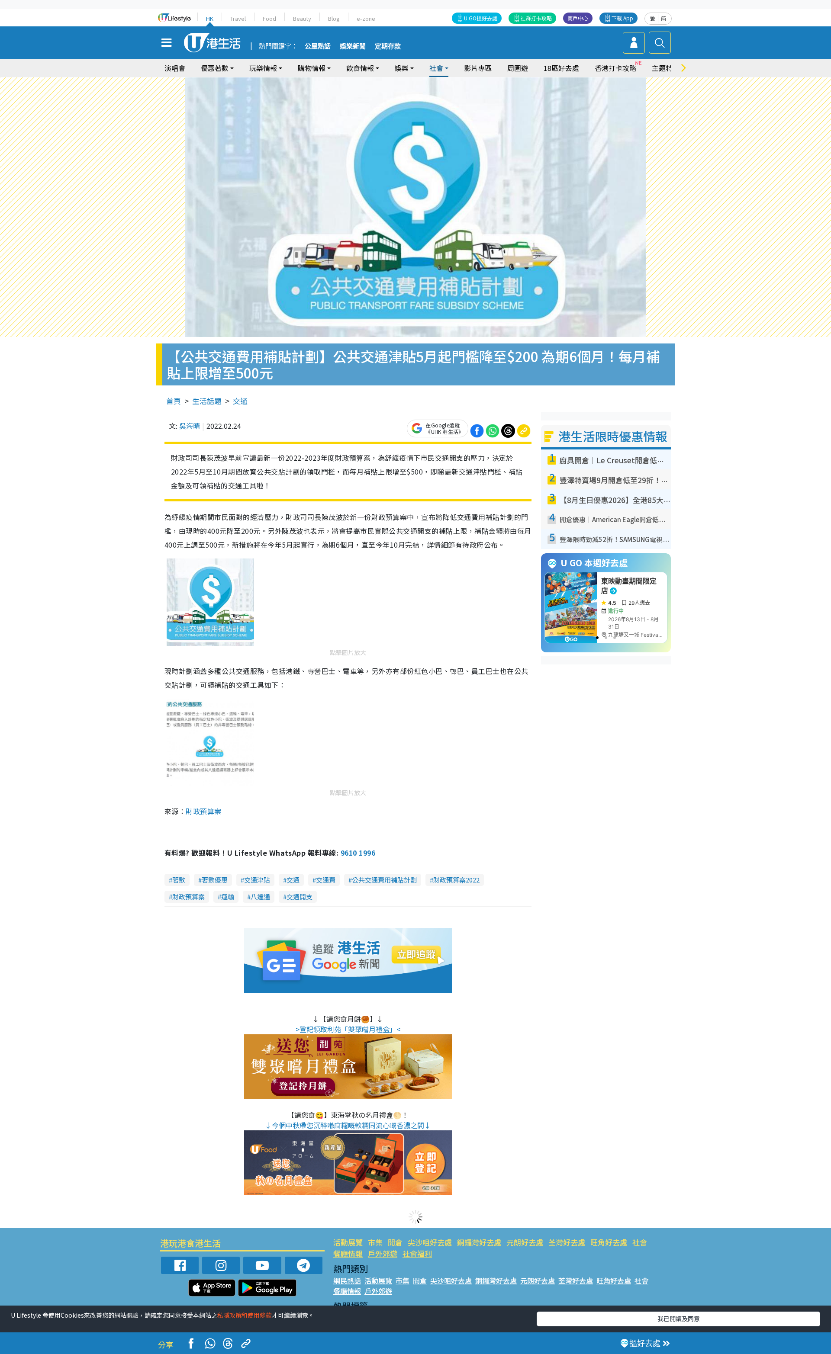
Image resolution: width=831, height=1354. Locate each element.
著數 (178, 879)
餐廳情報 (348, 1253)
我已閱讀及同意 (678, 1318)
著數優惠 (215, 879)
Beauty (302, 18)
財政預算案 (203, 811)
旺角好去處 (608, 1242)
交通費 (325, 879)
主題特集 (666, 68)
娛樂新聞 (353, 46)
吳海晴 (189, 425)
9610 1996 (358, 852)
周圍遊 (517, 68)
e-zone (366, 18)
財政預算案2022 (456, 879)
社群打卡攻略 (536, 18)
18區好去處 (561, 68)
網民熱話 (347, 1280)
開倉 (395, 1242)
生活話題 (207, 400)
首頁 (173, 400)
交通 (240, 400)
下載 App (622, 18)
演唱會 (174, 68)
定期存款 (388, 46)
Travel (238, 18)
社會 (639, 1242)
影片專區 (478, 68)
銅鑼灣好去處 (479, 1242)
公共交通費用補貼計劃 (384, 879)
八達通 (260, 896)
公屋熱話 (318, 46)
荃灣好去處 (566, 1242)
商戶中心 (577, 18)
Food (269, 18)
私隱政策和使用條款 (244, 1315)
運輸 (227, 896)
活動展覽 (348, 1242)
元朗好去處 (524, 1242)
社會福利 (417, 1253)
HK (209, 18)
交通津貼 (257, 879)
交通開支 (299, 896)
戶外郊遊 (382, 1253)
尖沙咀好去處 (430, 1242)
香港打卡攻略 (615, 68)
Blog (334, 18)
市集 (375, 1242)
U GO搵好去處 (480, 18)
